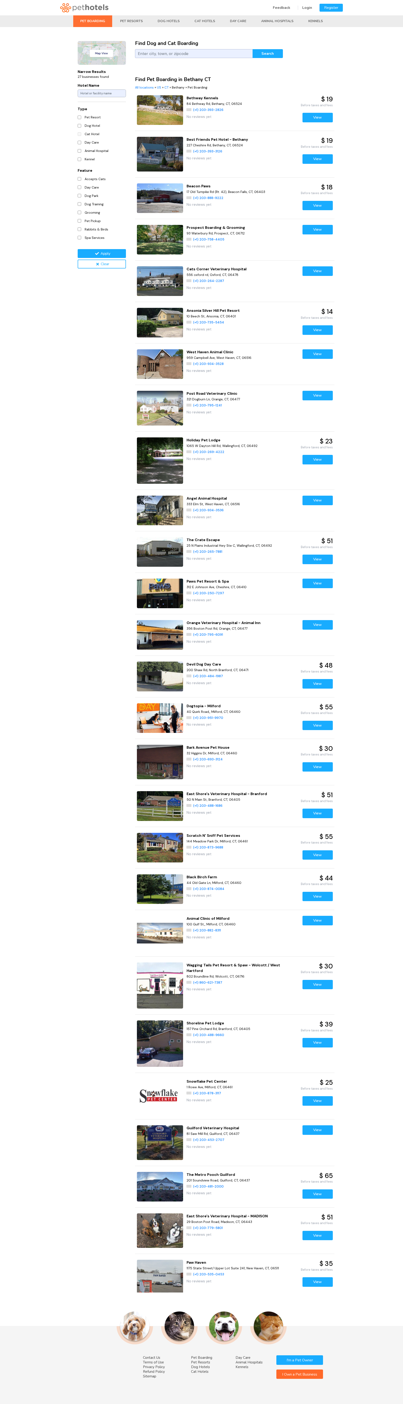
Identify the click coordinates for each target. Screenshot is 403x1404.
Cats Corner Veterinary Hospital (217, 269)
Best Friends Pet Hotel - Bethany (217, 139)
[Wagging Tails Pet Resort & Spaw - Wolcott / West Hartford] (160, 985)
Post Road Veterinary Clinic (212, 393)
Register (331, 7)
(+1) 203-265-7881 (207, 551)
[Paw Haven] (160, 1277)
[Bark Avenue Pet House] (160, 762)
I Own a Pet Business (299, 1374)
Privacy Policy (154, 1367)
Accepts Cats (95, 179)
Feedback (281, 7)
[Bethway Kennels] (160, 110)
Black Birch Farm (202, 877)
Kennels (315, 21)
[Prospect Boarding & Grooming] (160, 239)
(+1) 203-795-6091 (208, 634)
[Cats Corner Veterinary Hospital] (160, 281)
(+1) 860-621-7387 (207, 982)
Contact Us (151, 1357)
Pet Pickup (93, 221)
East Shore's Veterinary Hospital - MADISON (227, 1216)
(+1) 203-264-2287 (208, 281)
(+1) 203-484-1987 (208, 676)
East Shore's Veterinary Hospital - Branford (227, 793)
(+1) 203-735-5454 (208, 322)
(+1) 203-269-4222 (208, 452)
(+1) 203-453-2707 (208, 1140)
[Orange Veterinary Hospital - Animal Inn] (160, 635)
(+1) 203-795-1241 (207, 405)
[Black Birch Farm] (160, 889)
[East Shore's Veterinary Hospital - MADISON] (160, 1230)
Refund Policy (154, 1371)
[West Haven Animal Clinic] (160, 364)
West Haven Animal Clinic (210, 352)
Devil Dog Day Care (204, 664)
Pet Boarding (92, 21)
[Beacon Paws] (160, 198)
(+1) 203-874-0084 (208, 889)
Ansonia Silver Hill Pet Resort (213, 310)
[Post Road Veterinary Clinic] (160, 408)
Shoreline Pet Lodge (205, 1023)
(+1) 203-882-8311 (207, 930)
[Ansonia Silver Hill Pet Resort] (160, 322)
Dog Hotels (169, 21)
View (317, 117)
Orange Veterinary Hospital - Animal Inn (224, 622)
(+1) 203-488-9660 (208, 1035)
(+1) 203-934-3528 (208, 364)
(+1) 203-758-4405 (208, 239)
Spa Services (94, 238)
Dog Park (91, 196)
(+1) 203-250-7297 (208, 593)
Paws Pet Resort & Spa (208, 581)
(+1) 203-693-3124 (208, 759)
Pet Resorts (131, 21)
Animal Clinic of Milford (208, 918)
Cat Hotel (92, 134)
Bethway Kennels (202, 98)
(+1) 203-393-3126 (207, 151)
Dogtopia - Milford (204, 706)
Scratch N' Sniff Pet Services (213, 835)
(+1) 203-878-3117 (207, 1093)
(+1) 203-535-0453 (208, 1274)
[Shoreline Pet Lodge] (160, 1043)
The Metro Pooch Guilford (211, 1174)
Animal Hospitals (277, 21)
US (159, 87)
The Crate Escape (203, 539)
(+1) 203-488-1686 (207, 805)
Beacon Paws (199, 186)
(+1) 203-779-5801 (208, 1228)
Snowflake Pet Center (207, 1081)
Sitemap (149, 1376)
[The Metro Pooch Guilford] (160, 1186)
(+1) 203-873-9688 (208, 847)
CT (166, 87)
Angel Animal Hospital (207, 498)
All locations (144, 87)
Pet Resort (93, 117)
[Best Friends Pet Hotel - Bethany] (160, 154)
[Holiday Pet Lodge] (160, 460)
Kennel (90, 159)
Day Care (238, 21)
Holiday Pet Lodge (203, 440)
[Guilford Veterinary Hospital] (160, 1142)
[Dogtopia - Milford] (160, 718)
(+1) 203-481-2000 (208, 1186)
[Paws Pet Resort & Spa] (160, 593)
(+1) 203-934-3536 (208, 510)
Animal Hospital (96, 151)
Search (267, 53)
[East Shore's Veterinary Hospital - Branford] (160, 806)
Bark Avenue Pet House (208, 747)
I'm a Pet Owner (300, 1360)
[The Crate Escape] (160, 552)
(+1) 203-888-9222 (208, 198)
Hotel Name (88, 85)
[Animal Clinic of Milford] (160, 933)
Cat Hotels (205, 21)
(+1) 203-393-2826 (208, 110)
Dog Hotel (92, 126)
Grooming (92, 212)
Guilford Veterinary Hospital (213, 1128)
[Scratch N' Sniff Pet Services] (160, 847)
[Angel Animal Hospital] (160, 510)
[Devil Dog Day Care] (160, 676)
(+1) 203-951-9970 (208, 718)
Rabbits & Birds (96, 229)
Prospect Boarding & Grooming (216, 227)
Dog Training (94, 204)
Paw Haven (196, 1262)
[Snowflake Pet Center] (160, 1096)
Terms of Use (153, 1362)
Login (307, 7)
